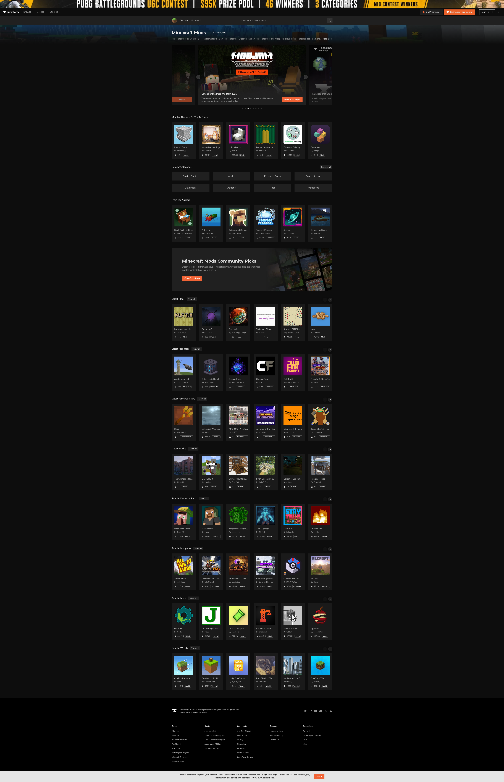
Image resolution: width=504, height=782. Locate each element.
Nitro (305, 744)
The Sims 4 (176, 744)
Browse (27, 12)
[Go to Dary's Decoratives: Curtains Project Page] (266, 140)
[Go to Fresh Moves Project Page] (211, 522)
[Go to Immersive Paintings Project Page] (211, 140)
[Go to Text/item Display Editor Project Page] (266, 322)
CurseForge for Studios (312, 735)
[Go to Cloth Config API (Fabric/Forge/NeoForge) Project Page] (238, 621)
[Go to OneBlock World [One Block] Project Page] (320, 671)
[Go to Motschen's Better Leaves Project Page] (238, 522)
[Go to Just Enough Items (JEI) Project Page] (211, 621)
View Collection (285, 100)
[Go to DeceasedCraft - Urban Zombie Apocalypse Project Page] (211, 571)
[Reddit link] (330, 711)
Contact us (274, 740)
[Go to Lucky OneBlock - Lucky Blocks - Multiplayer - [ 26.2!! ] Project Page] (238, 671)
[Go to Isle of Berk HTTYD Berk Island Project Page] (266, 671)
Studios (54, 12)
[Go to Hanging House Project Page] (320, 472)
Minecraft (176, 735)
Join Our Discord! (244, 731)
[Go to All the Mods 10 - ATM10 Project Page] (184, 571)
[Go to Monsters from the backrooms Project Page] (184, 322)
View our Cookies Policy (263, 778)
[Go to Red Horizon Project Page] (238, 322)
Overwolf (306, 731)
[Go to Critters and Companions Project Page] (238, 223)
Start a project (210, 731)
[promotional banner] (252, 4)
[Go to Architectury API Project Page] (266, 621)
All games (175, 731)
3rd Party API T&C (211, 748)
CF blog (240, 740)
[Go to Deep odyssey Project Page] (238, 372)
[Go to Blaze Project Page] (184, 422)
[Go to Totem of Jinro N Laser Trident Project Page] (320, 422)
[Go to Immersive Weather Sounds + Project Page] (211, 422)
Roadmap (241, 748)
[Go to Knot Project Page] (320, 322)
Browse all (326, 167)
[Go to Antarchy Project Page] (211, 223)
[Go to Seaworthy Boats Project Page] (320, 223)
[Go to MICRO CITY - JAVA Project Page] (238, 422)
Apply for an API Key (212, 744)
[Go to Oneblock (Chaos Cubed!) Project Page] (184, 671)
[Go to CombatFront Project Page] (266, 372)
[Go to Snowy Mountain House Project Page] (238, 472)
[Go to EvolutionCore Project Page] (211, 322)
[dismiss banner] (499, 4)
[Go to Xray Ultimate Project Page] (266, 522)
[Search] (329, 20)
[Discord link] (320, 711)
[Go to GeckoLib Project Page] (184, 621)
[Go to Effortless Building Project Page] (293, 140)
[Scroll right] (330, 300)
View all (191, 299)
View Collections (192, 278)
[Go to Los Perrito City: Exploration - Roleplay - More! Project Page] (293, 671)
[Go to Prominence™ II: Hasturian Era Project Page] (238, 571)
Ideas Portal (242, 735)
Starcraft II (176, 748)
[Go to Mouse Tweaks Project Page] (293, 621)
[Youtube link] (315, 711)
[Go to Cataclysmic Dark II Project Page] (211, 372)
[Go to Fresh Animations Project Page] (184, 522)
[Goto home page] (11, 12)
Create (40, 12)
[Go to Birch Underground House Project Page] (266, 472)
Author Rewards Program (214, 740)
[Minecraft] (174, 20)
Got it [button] (319, 776)
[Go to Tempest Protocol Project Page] (266, 223)
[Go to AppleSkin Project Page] (320, 621)
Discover (184, 20)
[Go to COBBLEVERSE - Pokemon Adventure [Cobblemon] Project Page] (293, 571)
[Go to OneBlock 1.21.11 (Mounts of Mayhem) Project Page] (211, 671)
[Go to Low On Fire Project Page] (320, 522)
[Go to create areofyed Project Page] (184, 372)
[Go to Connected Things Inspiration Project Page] (293, 422)
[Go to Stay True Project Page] (293, 522)
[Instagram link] (305, 711)
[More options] (498, 12)
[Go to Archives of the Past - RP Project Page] (266, 422)
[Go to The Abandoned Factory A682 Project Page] (184, 472)
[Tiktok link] (310, 711)
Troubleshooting (276, 735)
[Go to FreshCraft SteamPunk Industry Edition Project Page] (320, 372)
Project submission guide (214, 735)
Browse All (197, 20)
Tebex (305, 740)
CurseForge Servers (245, 757)
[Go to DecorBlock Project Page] (320, 140)
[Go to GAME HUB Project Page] (211, 472)
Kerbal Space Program (180, 753)
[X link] (325, 711)
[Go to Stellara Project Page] (293, 223)
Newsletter (241, 744)
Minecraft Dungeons (180, 757)
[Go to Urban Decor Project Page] (238, 140)
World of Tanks (178, 761)
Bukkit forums (243, 753)
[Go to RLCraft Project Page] (320, 571)
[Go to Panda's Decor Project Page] (184, 140)
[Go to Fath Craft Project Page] (293, 372)
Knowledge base (276, 731)
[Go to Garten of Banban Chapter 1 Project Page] (293, 472)
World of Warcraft (179, 740)
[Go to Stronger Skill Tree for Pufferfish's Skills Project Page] (293, 322)
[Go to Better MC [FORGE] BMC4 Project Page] (266, 571)
